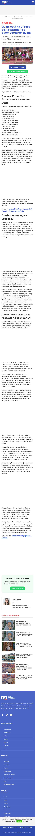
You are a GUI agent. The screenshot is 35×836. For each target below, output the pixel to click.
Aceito (19, 821)
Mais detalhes (26, 821)
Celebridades (7, 729)
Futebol (6, 739)
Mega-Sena (7, 807)
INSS (5, 781)
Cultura (5, 736)
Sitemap (30, 827)
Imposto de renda (8, 778)
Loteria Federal (7, 813)
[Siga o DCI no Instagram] (11, 715)
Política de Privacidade (10, 827)
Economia (6, 761)
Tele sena (6, 810)
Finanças (6, 768)
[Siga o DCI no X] (7, 715)
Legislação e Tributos (9, 774)
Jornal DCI (4, 16)
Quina (5, 800)
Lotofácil (6, 803)
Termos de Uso (22, 827)
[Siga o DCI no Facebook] (2, 715)
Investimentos (7, 771)
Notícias (6, 742)
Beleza (5, 749)
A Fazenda (10, 16)
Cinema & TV (7, 732)
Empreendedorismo (9, 784)
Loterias (6, 797)
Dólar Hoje (6, 765)
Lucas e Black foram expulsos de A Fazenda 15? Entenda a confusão (17, 210)
